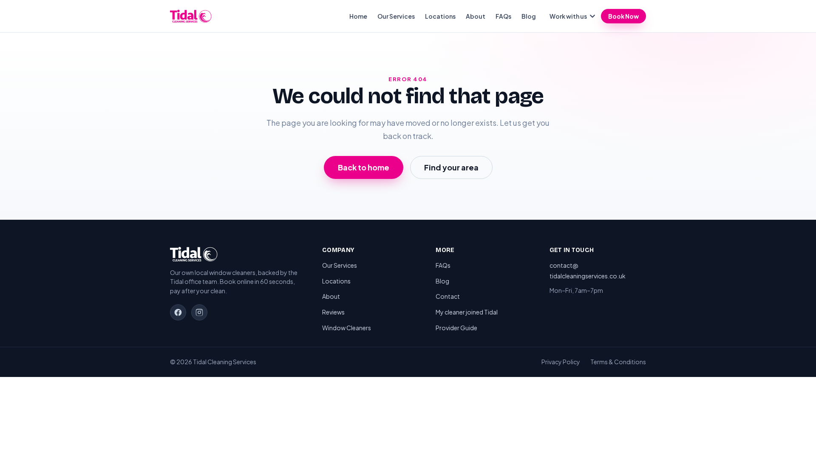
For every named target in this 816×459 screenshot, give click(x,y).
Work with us (568, 16)
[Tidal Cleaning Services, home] (191, 16)
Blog (528, 16)
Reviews (333, 312)
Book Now (623, 16)
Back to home (363, 167)
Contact (448, 296)
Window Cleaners (346, 328)
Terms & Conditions (618, 362)
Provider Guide (456, 328)
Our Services (396, 16)
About (475, 16)
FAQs (503, 16)
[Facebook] (178, 312)
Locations (440, 16)
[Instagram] (199, 312)
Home (358, 16)
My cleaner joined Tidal (467, 312)
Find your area (451, 167)
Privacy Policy (560, 362)
